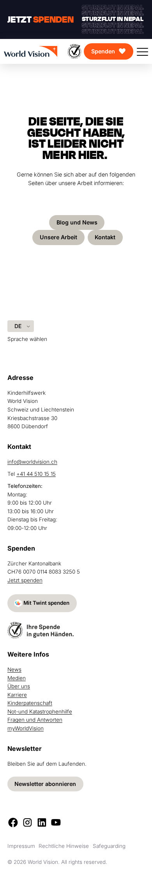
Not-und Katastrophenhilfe (39, 711)
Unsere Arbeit (58, 237)
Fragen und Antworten (34, 720)
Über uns (18, 686)
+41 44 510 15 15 (36, 474)
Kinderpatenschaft (29, 703)
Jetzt (40, 19)
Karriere (17, 695)
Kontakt (105, 237)
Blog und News (77, 222)
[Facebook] (13, 822)
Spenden (103, 51)
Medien (16, 678)
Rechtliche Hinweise (64, 846)
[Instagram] (27, 822)
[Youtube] (56, 822)
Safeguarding (109, 846)
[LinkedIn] (42, 822)
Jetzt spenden (24, 580)
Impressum (21, 846)
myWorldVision (25, 728)
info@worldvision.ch (32, 462)
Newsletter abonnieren (45, 783)
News (14, 669)
